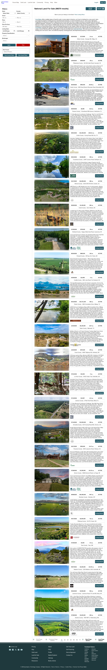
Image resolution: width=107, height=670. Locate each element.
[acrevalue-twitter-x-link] (16, 650)
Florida (86, 650)
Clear (23, 45)
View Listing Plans (80, 14)
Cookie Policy (68, 666)
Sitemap (50, 658)
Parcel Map (16, 2)
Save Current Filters (9, 55)
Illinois (86, 653)
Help (51, 2)
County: (18, 11)
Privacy (62, 666)
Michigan (87, 660)
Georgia (86, 652)
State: (3, 11)
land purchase (78, 29)
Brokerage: (5, 38)
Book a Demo (52, 660)
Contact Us (69, 655)
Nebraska (94, 649)
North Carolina (95, 650)
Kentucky (87, 658)
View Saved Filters (22, 55)
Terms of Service (55, 666)
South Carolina (95, 655)
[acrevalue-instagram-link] (18, 650)
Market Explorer (52, 655)
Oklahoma (94, 653)
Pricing (47, 2)
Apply (9, 45)
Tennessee (94, 658)
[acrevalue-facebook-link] (13, 650)
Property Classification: (8, 33)
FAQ (49, 649)
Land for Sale (31, 2)
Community (40, 2)
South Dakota (94, 656)
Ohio (93, 652)
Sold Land (23, 2)
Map (33, 649)
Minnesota (87, 661)
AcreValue (38, 19)
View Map (99, 8)
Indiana (86, 655)
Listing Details (99, 55)
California (87, 649)
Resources (35, 660)
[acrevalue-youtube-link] (21, 650)
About (50, 646)
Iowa (86, 656)
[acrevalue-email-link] (10, 650)
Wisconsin (94, 660)
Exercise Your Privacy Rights (80, 666)
